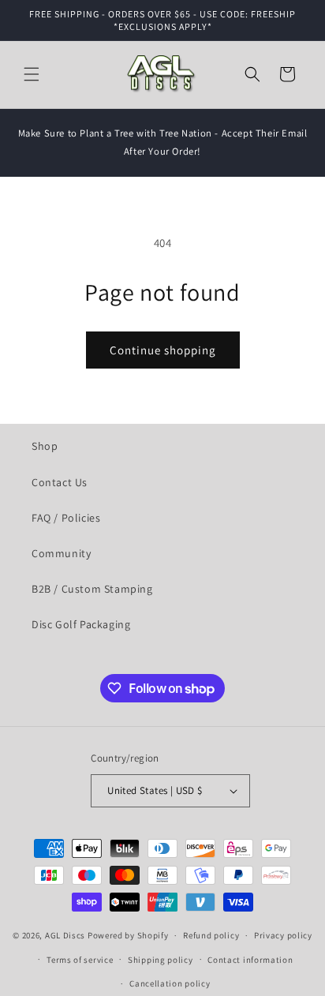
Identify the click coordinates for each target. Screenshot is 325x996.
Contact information (250, 959)
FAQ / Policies (66, 518)
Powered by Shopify (128, 935)
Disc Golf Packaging (81, 624)
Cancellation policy (169, 983)
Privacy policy (283, 935)
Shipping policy (160, 959)
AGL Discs (65, 935)
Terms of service (80, 959)
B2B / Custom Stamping (92, 589)
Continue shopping (163, 350)
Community (61, 553)
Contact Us (60, 482)
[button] (31, 74)
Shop (45, 446)
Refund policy (211, 935)
